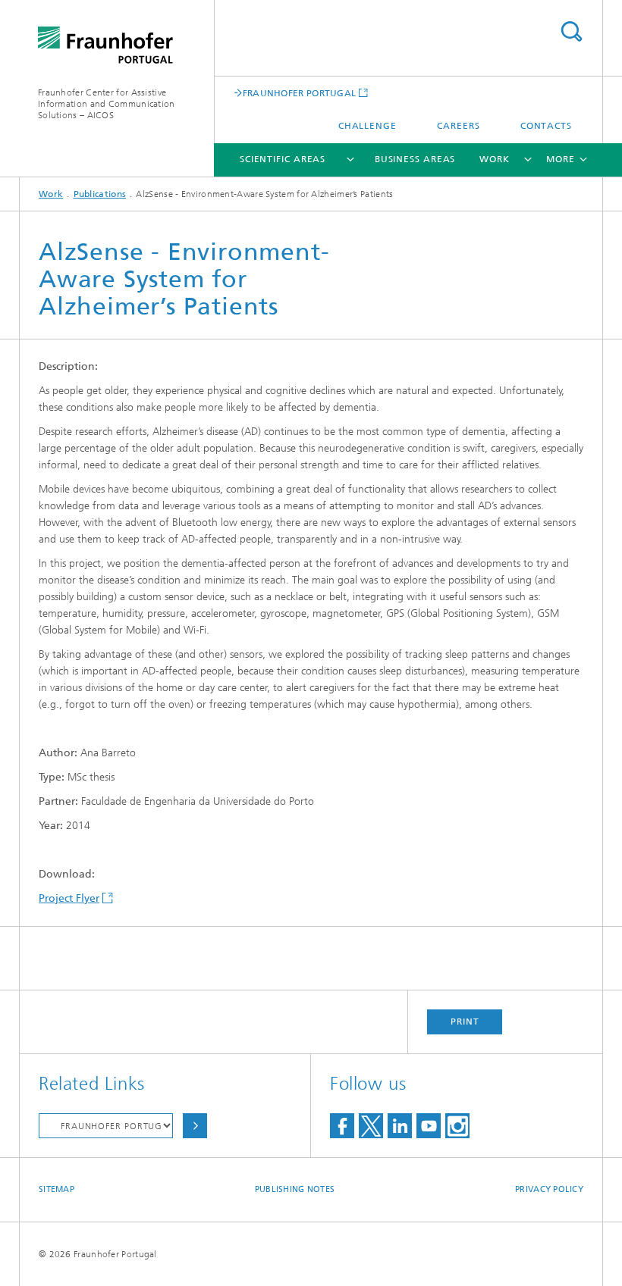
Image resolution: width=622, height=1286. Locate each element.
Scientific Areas (282, 159)
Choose (195, 1125)
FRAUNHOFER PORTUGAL (300, 93)
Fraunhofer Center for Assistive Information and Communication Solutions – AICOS (106, 103)
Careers (458, 125)
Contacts (546, 125)
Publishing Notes (295, 1189)
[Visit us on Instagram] (457, 1125)
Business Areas (415, 159)
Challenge (367, 125)
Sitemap (56, 1189)
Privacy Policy (549, 1189)
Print (465, 1021)
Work (494, 159)
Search (571, 31)
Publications (100, 194)
